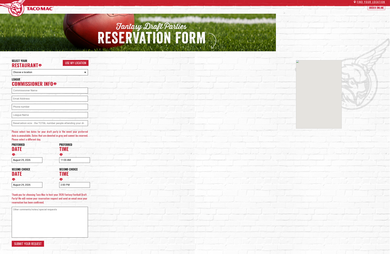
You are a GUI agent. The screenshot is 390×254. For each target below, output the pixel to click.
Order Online (376, 8)
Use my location (75, 63)
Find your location (371, 2)
